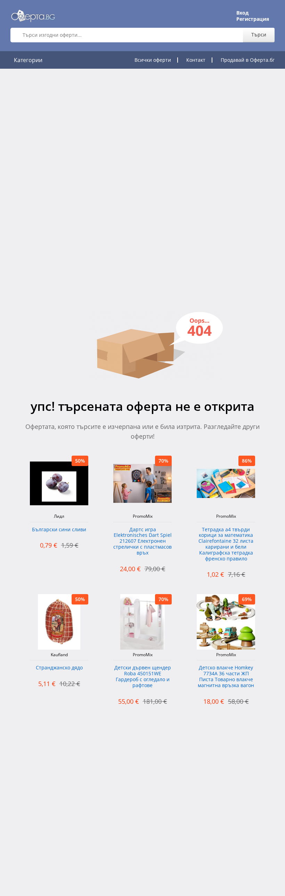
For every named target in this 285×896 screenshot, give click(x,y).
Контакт (195, 60)
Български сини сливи (59, 530)
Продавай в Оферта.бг (248, 60)
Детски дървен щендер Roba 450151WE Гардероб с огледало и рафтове (142, 676)
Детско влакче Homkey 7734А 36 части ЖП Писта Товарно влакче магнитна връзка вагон (226, 676)
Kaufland (59, 654)
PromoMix (143, 516)
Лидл (59, 516)
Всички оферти (153, 60)
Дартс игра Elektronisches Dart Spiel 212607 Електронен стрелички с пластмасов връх (142, 541)
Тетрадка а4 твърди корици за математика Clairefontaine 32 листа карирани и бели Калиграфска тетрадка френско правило (225, 544)
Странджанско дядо (59, 668)
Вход (242, 13)
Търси (258, 34)
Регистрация (252, 19)
